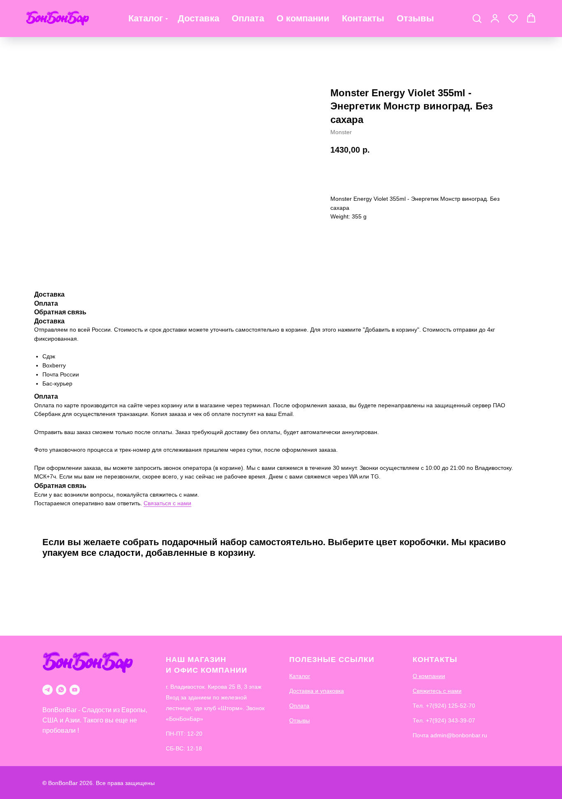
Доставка (198, 18)
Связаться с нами (167, 503)
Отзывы (415, 18)
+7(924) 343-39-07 (450, 720)
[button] (477, 18)
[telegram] (47, 690)
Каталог (145, 18)
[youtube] (75, 690)
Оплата (248, 18)
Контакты (363, 18)
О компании (303, 18)
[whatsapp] (61, 690)
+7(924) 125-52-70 (450, 705)
